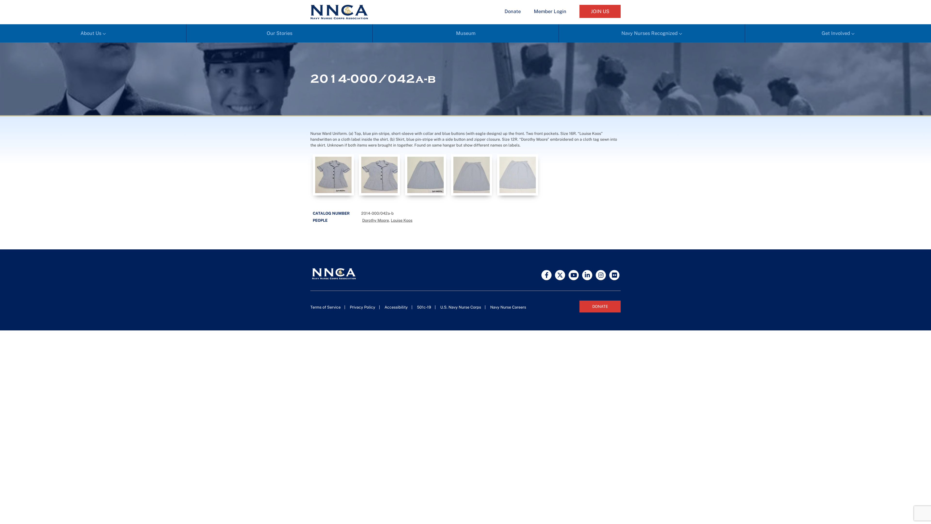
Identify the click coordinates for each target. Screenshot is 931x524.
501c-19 (424, 307)
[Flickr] (614, 275)
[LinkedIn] (587, 275)
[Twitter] (560, 275)
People (320, 220)
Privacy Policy (362, 307)
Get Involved (836, 33)
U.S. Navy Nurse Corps (460, 307)
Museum (465, 33)
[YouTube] (574, 275)
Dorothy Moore (375, 220)
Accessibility (396, 307)
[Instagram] (601, 275)
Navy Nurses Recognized (649, 33)
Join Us (600, 11)
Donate (513, 11)
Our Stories (279, 33)
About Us (90, 33)
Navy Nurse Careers (508, 307)
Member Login (550, 11)
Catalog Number (331, 213)
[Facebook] (546, 275)
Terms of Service (325, 307)
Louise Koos (401, 220)
